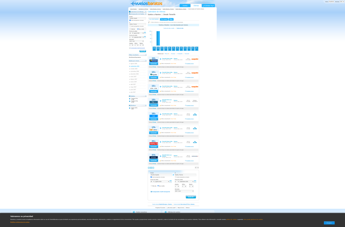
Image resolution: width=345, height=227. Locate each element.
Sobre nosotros (141, 212)
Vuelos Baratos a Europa (155, 9)
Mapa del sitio (181, 207)
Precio (166, 53)
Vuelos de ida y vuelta (169, 28)
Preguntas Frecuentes (160, 207)
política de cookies (231, 219)
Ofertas (196, 6)
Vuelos (185, 6)
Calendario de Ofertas (143, 9)
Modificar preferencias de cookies (19, 222)
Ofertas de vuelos (174, 212)
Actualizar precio (190, 63)
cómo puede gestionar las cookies (253, 219)
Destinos (133, 105)
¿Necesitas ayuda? (171, 207)
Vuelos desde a (162, 204)
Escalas (173, 53)
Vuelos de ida (180, 28)
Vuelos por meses (134, 60)
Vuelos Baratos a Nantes (180, 9)
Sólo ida (133, 29)
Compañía (179, 53)
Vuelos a (154, 14)
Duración (187, 53)
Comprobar (153, 63)
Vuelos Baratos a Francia (168, 9)
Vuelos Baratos (133, 9)
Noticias (188, 207)
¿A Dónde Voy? (208, 6)
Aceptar (329, 223)
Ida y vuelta (141, 29)
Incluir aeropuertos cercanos (137, 20)
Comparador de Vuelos (137, 14)
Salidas (133, 96)
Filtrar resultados (134, 55)
